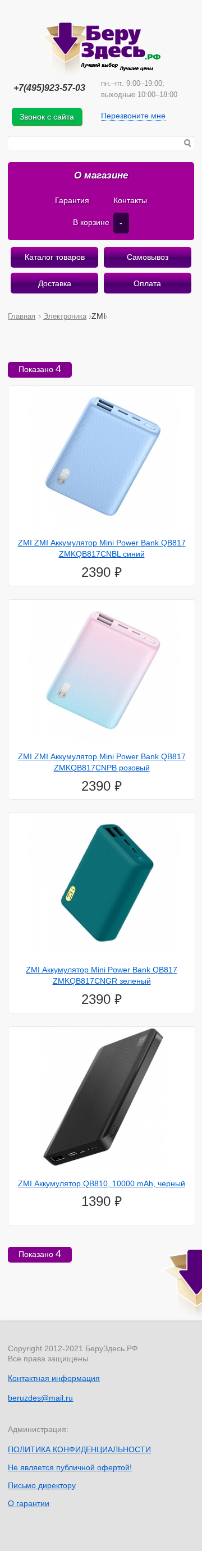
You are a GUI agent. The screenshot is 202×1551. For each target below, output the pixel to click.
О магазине (101, 175)
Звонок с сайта (47, 116)
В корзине (97, 222)
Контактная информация (54, 1378)
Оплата (147, 283)
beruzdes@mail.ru (40, 1397)
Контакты (130, 200)
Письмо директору (42, 1485)
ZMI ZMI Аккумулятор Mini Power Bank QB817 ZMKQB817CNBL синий (102, 548)
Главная (21, 316)
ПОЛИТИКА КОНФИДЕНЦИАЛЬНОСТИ (79, 1449)
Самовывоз (147, 257)
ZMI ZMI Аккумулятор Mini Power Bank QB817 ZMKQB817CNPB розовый (102, 762)
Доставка (54, 283)
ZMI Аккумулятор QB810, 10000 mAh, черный (101, 1183)
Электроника (64, 316)
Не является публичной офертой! (70, 1467)
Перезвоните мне (133, 115)
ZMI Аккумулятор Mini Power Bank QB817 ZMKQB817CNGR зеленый (101, 975)
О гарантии (28, 1503)
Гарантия (72, 200)
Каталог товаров (55, 257)
